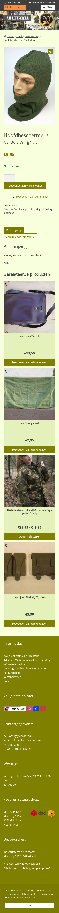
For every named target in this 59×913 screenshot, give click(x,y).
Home (10, 36)
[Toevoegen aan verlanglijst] (7, 284)
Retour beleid (12, 672)
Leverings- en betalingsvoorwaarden (25, 668)
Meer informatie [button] (27, 897)
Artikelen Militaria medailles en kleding (27, 660)
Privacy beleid (12, 681)
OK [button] (29, 905)
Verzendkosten (12, 677)
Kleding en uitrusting (27, 36)
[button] (50, 51)
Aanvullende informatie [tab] (20, 237)
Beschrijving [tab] (13, 230)
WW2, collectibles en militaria (21, 656)
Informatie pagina (14, 664)
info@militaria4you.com (26, 740)
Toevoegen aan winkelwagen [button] (29, 362)
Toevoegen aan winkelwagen (25, 185)
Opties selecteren (29, 536)
